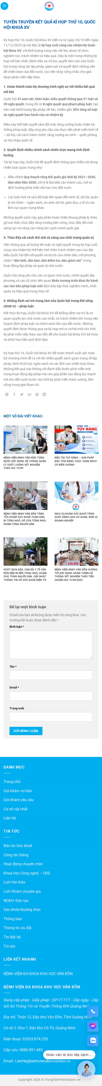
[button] (4, 6)
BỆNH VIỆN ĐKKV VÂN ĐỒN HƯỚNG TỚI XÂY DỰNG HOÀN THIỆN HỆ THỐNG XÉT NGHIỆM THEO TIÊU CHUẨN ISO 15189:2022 (76, 575)
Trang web (16, 708)
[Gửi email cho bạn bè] (29, 395)
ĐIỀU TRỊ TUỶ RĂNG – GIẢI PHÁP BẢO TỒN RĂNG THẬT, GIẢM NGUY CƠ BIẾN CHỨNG (76, 461)
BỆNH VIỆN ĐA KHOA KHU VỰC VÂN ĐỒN (38, 973)
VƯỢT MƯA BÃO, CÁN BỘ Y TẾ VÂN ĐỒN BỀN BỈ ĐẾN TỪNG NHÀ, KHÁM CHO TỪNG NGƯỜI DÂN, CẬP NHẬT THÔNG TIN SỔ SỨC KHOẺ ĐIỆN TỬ (25, 575)
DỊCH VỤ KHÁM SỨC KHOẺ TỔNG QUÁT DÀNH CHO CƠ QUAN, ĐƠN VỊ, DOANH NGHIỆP (76, 517)
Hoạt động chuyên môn (23, 864)
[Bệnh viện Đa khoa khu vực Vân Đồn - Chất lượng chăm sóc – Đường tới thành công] (49, 6)
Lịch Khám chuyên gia (22, 891)
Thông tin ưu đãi (18, 928)
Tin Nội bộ (12, 937)
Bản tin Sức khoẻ (18, 845)
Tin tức (9, 946)
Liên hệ (10, 818)
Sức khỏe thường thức (22, 909)
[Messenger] (92, 1026)
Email (14, 687)
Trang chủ (12, 781)
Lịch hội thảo (14, 882)
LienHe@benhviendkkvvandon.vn (42, 1061)
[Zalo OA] (92, 1040)
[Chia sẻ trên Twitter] (22, 395)
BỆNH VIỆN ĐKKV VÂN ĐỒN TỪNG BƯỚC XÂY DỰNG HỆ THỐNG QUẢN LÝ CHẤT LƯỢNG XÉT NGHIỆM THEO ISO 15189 (25, 463)
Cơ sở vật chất (16, 809)
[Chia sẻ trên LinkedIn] (44, 395)
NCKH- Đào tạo (16, 900)
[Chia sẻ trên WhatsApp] (7, 395)
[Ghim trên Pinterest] (36, 395)
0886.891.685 (31, 1050)
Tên (13, 666)
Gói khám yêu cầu (19, 800)
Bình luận (16, 626)
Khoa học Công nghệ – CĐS (27, 873)
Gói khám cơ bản (18, 791)
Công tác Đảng (16, 855)
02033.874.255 (35, 1039)
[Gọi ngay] (92, 1011)
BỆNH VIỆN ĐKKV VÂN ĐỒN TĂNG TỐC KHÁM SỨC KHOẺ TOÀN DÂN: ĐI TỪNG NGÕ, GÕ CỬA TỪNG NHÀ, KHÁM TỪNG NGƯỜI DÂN (25, 519)
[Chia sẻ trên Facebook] (14, 395)
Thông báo (13, 919)
